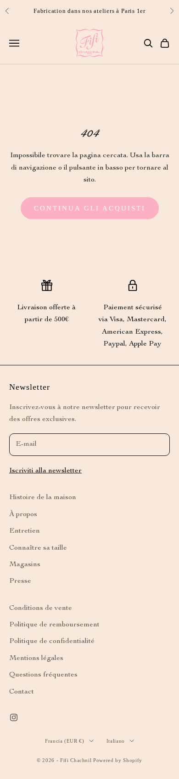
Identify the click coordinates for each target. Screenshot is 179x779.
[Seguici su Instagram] (13, 717)
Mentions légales (36, 658)
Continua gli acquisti (89, 208)
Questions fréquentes (43, 675)
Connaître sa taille (38, 548)
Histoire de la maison (42, 497)
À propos (23, 514)
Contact (21, 692)
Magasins (24, 565)
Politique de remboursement (54, 625)
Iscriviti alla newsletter (45, 471)
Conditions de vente (40, 608)
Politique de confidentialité (52, 641)
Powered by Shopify (117, 760)
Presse (20, 581)
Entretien (24, 531)
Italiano (115, 741)
